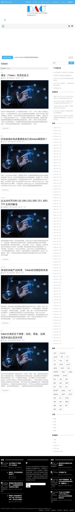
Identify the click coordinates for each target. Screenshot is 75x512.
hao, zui (4, 141)
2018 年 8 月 (57, 323)
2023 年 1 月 (57, 174)
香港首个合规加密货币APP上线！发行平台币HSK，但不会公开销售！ (16, 497)
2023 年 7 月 (57, 157)
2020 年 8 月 (57, 256)
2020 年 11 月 (58, 250)
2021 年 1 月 (57, 244)
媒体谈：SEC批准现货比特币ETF (16, 473)
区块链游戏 (56, 375)
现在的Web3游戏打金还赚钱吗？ (63, 75)
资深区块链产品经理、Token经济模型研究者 (24, 270)
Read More (5, 128)
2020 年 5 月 (57, 265)
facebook (62, 353)
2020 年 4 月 (57, 268)
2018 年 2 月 (57, 341)
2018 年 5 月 (57, 332)
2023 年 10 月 (58, 148)
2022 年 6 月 (57, 195)
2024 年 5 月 (57, 128)
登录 (55, 442)
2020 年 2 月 (57, 273)
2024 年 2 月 (57, 136)
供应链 (55, 368)
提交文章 (28, 2)
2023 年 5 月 (57, 163)
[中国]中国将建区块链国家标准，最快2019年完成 (63, 117)
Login (63, 2)
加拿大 (63, 372)
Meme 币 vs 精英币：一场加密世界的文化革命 (28, 57)
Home (4, 68)
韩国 (55, 409)
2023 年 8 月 (57, 154)
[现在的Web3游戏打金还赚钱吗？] (54, 464)
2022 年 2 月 (57, 206)
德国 (60, 383)
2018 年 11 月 (58, 314)
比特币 (63, 394)
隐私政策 (70, 2)
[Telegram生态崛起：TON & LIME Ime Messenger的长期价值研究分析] (54, 497)
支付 (66, 387)
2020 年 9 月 (57, 253)
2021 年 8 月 (57, 224)
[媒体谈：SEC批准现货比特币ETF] (4, 472)
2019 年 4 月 (57, 300)
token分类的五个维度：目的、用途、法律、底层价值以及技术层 (24, 336)
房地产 (67, 383)
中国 (55, 364)
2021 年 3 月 (57, 238)
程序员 (67, 398)
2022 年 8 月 (57, 189)
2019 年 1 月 (57, 308)
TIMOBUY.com (47, 508)
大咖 (60, 379)
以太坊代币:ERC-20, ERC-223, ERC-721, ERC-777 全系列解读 (24, 202)
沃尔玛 (70, 394)
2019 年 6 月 (57, 294)
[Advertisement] (37, 42)
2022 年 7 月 (57, 192)
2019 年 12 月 (58, 276)
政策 (55, 427)
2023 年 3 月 (57, 168)
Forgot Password (44, 2)
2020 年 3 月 (57, 270)
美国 (55, 402)
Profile (35, 2)
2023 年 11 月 (58, 145)
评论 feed (56, 448)
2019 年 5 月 (57, 297)
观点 (2, 72)
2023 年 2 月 (57, 171)
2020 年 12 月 (58, 247)
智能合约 (56, 394)
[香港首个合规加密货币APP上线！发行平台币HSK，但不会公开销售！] (4, 495)
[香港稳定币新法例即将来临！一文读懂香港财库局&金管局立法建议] (4, 487)
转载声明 (53, 510)
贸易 (55, 405)
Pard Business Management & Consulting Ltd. (31, 508)
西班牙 (67, 402)
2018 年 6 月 (57, 329)
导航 (55, 419)
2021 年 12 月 (58, 212)
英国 (60, 402)
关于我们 (47, 510)
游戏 (55, 398)
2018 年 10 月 (58, 317)
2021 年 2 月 (57, 241)
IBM (62, 357)
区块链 (70, 372)
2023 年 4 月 (57, 165)
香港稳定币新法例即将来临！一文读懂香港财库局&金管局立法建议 (16, 485)
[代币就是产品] (54, 473)
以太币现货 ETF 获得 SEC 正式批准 (64, 72)
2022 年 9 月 (57, 186)
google (55, 357)
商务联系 (59, 510)
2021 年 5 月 (57, 233)
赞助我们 (72, 510)
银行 (66, 405)
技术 (55, 387)
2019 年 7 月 (57, 291)
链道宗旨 (41, 510)
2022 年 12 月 (58, 177)
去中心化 (65, 375)
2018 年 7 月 (57, 326)
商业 (55, 379)
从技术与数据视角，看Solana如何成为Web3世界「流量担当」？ (66, 481)
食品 (60, 409)
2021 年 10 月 (58, 218)
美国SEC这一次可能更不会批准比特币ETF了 (64, 102)
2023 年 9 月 (57, 151)
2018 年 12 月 (58, 311)
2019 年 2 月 (57, 306)
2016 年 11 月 (58, 343)
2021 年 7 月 (57, 227)
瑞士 (60, 398)
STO (55, 360)
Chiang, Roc (13, 476)
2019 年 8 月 (57, 288)
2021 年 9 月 (57, 221)
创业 (69, 368)
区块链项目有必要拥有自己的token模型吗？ (24, 139)
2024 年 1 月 (57, 139)
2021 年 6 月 (57, 230)
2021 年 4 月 (57, 235)
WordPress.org (58, 451)
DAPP (55, 353)
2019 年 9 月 (57, 285)
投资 (60, 387)
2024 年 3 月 (57, 133)
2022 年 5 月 (57, 198)
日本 (70, 390)
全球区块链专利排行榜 (65, 98)
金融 (60, 405)
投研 (55, 424)
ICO (67, 357)
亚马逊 (61, 364)
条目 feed (56, 445)
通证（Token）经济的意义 (15, 75)
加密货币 (56, 372)
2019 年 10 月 (58, 282)
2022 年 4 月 (57, 200)
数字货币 (56, 390)
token (60, 360)
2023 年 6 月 (57, 160)
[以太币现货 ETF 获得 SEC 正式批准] (4, 464)
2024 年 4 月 (57, 130)
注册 (55, 439)
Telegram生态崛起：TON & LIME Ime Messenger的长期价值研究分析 (65, 495)
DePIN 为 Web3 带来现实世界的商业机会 (63, 79)
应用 (2, 197)
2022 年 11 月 (58, 180)
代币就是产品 (57, 88)
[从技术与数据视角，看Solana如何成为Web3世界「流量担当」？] (54, 483)
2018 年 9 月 (57, 320)
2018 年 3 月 (57, 338)
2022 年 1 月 (57, 209)
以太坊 (68, 364)
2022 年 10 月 (58, 183)
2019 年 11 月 (58, 279)
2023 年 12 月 (58, 142)
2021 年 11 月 (58, 215)
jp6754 (4, 78)
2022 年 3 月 (57, 203)
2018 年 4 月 (57, 335)
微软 (55, 383)
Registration (55, 2)
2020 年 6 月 (57, 262)
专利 (67, 360)
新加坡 (63, 390)
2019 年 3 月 (57, 303)
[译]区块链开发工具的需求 (63, 107)
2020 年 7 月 (57, 259)
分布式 (62, 368)
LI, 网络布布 (5, 207)
